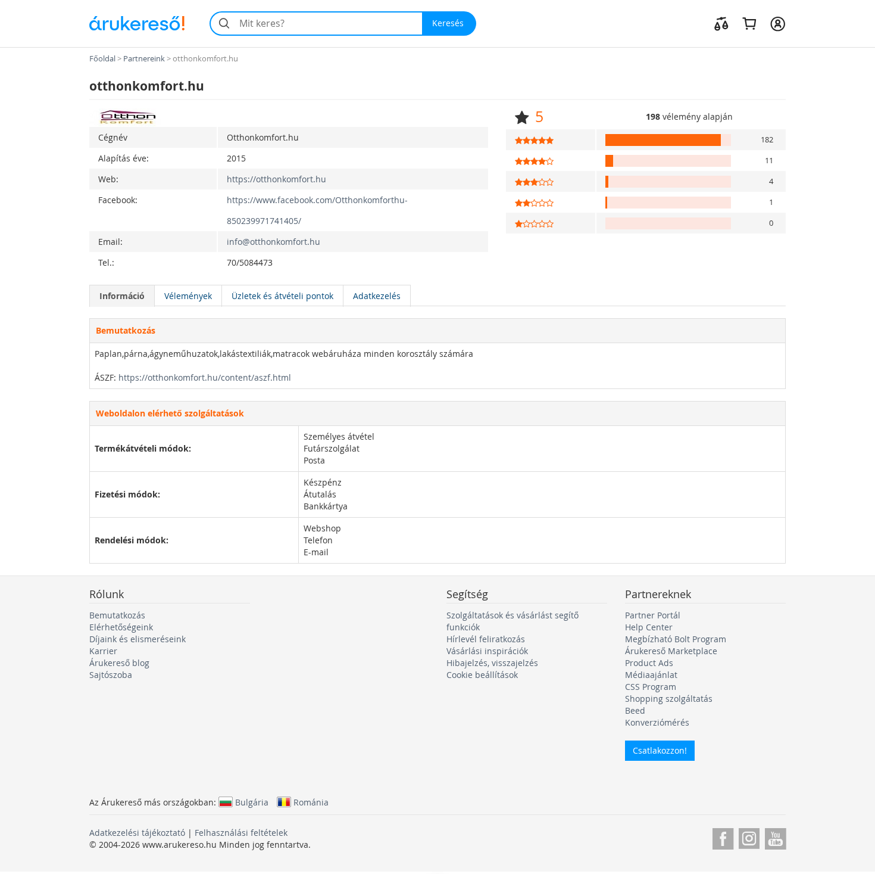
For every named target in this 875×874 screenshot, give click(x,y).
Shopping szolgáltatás (668, 698)
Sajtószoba (110, 674)
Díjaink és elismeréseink (137, 639)
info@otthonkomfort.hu (273, 241)
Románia (311, 802)
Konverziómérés (657, 722)
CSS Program (650, 686)
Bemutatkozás (117, 615)
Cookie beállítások (482, 674)
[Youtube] (775, 837)
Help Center (649, 627)
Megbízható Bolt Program (675, 639)
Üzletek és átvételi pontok (282, 295)
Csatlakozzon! (660, 750)
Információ (122, 295)
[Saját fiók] (777, 23)
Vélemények (188, 295)
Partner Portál (652, 615)
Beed (635, 710)
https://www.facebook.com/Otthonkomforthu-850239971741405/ (317, 210)
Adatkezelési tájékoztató (137, 832)
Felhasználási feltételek (241, 832)
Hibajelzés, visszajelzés (492, 662)
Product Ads (649, 662)
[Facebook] (722, 837)
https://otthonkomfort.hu (276, 179)
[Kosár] (749, 23)
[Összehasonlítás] (721, 23)
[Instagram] (749, 837)
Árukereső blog (119, 662)
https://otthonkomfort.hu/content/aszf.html (204, 377)
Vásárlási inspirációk (487, 651)
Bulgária (251, 802)
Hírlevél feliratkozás (485, 639)
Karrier (103, 651)
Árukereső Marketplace (671, 651)
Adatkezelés (377, 295)
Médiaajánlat (651, 674)
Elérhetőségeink (121, 627)
